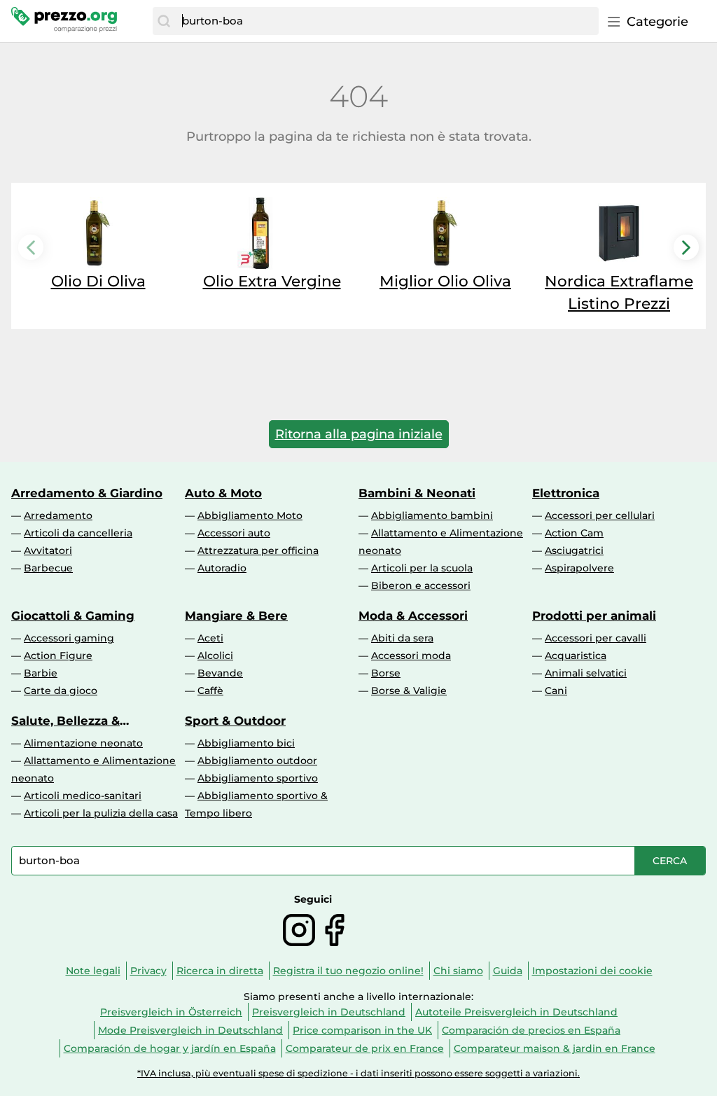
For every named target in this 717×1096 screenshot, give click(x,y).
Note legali (93, 970)
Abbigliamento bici (246, 743)
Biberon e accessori (421, 585)
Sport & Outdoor (235, 721)
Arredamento (58, 515)
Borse (386, 673)
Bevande (220, 673)
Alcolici (215, 655)
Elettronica (565, 493)
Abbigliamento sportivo (257, 778)
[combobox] (387, 21)
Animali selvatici (586, 673)
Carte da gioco (60, 690)
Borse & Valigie (409, 690)
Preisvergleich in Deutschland (328, 1012)
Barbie (40, 673)
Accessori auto (233, 533)
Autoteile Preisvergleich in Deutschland (516, 1012)
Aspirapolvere (579, 568)
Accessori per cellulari (600, 515)
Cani (556, 690)
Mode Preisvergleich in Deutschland (190, 1030)
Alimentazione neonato (83, 743)
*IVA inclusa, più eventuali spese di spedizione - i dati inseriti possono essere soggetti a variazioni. (358, 1073)
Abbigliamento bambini (432, 515)
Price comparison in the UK (362, 1030)
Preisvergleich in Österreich (171, 1012)
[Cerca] (164, 21)
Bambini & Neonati (416, 493)
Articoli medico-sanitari (82, 795)
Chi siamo (458, 970)
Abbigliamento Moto (249, 515)
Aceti (210, 638)
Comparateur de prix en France (365, 1048)
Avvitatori (48, 550)
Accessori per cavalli (595, 638)
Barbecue (48, 568)
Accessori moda (411, 655)
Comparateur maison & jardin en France (554, 1048)
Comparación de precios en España (531, 1030)
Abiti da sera (402, 638)
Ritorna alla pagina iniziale (359, 434)
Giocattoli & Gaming (72, 616)
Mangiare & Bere (236, 616)
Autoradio (221, 568)
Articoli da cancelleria (78, 533)
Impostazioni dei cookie (592, 970)
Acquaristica (575, 655)
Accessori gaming (69, 638)
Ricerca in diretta (219, 970)
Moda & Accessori (413, 616)
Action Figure (58, 655)
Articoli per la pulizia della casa (101, 813)
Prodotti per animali (594, 616)
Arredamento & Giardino (86, 493)
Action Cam (574, 533)
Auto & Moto (223, 493)
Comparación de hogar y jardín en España (170, 1048)
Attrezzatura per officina (258, 550)
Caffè (210, 690)
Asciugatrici (574, 550)
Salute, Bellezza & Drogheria (65, 721)
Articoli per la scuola (422, 568)
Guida (507, 970)
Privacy (148, 970)
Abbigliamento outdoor (257, 760)
